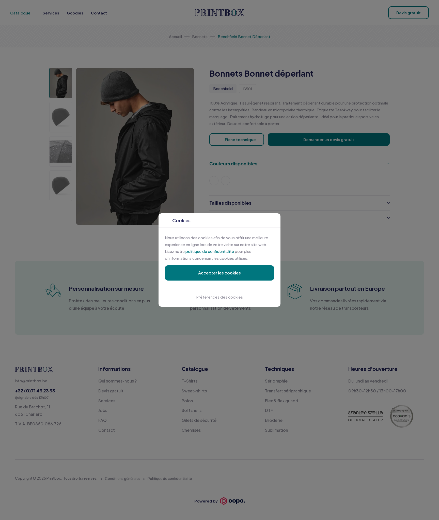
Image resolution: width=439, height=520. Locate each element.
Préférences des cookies (219, 296)
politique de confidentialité (209, 251)
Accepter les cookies (219, 272)
